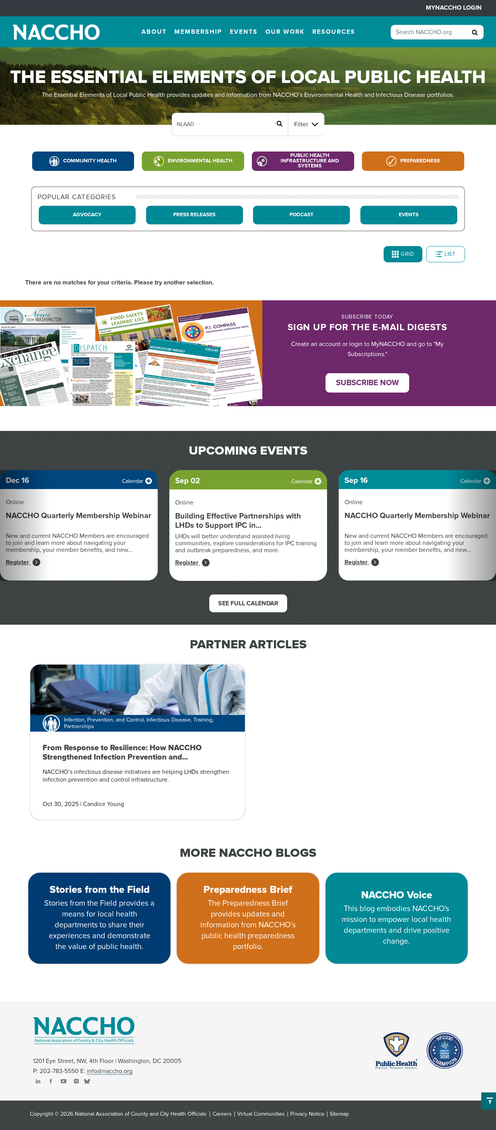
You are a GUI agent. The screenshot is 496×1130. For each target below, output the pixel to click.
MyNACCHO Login (454, 8)
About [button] (154, 32)
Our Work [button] (285, 32)
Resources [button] (333, 32)
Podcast (301, 215)
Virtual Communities (261, 1114)
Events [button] (244, 32)
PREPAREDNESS (420, 161)
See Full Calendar (248, 603)
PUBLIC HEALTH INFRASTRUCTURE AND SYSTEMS (310, 160)
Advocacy (87, 215)
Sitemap (339, 1114)
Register (18, 562)
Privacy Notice (307, 1114)
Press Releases (194, 215)
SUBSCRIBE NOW (367, 383)
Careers (222, 1114)
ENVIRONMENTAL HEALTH (200, 161)
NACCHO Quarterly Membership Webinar (78, 515)
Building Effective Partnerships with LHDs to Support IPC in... (238, 521)
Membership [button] (198, 32)
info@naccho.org (110, 1071)
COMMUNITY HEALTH (90, 161)
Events (408, 215)
